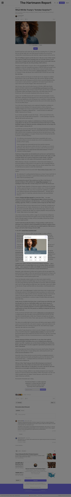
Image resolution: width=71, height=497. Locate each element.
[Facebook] (31, 257)
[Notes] (40, 257)
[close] (46, 237)
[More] (45, 257)
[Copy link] (26, 257)
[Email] (35, 257)
